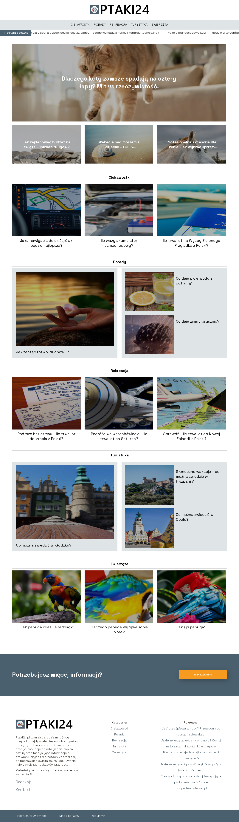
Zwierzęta (119, 563)
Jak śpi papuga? (191, 627)
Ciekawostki (120, 177)
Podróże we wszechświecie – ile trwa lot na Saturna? (119, 436)
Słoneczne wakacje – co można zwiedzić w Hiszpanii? (197, 476)
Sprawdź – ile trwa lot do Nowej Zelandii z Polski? (191, 436)
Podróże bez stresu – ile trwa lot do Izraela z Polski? (46, 436)
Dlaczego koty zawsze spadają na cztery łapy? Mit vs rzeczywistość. (119, 82)
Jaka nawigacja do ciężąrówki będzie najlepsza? (46, 243)
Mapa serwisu (69, 816)
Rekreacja (119, 370)
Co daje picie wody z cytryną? (194, 281)
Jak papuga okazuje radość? (47, 627)
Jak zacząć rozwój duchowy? (42, 352)
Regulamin (98, 816)
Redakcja (24, 781)
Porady (119, 261)
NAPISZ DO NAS (203, 674)
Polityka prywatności (32, 816)
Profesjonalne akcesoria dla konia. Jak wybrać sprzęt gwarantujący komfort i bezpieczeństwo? (191, 144)
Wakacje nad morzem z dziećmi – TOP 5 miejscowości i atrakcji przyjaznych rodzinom (118, 144)
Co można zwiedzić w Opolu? (194, 517)
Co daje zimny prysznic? (197, 321)
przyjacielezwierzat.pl (191, 788)
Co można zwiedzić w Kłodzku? (44, 545)
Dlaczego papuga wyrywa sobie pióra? (119, 629)
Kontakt (23, 789)
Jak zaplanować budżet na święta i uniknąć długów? (46, 144)
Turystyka (119, 455)
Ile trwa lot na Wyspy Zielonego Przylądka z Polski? (191, 243)
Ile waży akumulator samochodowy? (119, 243)
